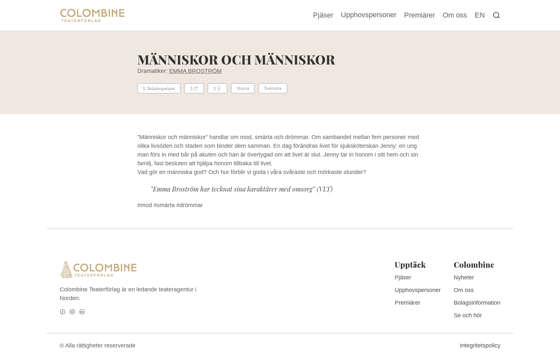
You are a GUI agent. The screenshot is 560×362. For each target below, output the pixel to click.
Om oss (455, 15)
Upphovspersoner (368, 15)
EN (480, 15)
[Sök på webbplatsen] (496, 15)
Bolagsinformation (477, 302)
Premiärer (419, 15)
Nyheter (464, 277)
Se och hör (468, 315)
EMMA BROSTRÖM (195, 71)
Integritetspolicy (480, 345)
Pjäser (323, 15)
